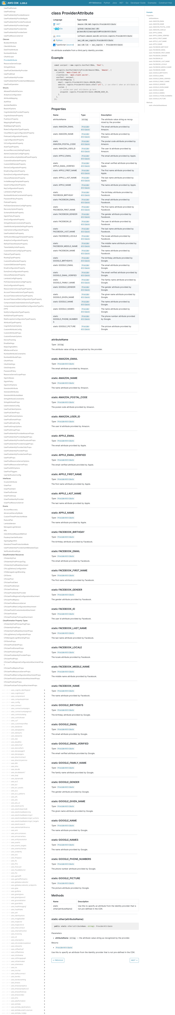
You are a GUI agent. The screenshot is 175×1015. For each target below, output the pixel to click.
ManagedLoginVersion (12, 527)
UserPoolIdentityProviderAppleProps (18, 437)
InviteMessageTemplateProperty (16, 181)
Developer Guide (138, 3)
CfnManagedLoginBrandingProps (17, 638)
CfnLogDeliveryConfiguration (15, 568)
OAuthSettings (9, 364)
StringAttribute (9, 67)
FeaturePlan (8, 520)
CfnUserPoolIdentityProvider (15, 593)
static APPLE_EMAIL (155, 33)
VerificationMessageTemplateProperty (18, 237)
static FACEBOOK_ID (156, 58)
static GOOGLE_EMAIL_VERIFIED (159, 78)
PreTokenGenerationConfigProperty (17, 206)
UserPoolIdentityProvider (13, 77)
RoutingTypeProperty (12, 258)
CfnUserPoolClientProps (13, 645)
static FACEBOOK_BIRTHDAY (158, 47)
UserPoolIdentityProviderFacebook (17, 22)
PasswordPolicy (10, 371)
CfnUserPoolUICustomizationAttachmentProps (22, 678)
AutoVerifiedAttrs (10, 105)
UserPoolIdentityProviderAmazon (16, 15)
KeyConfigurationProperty (14, 188)
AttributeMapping (11, 98)
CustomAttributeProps (12, 333)
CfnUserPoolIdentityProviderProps (17, 655)
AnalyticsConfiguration (12, 95)
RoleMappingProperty (12, 126)
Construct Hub (165, 3)
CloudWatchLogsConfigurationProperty (19, 133)
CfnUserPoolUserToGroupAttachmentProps (20, 685)
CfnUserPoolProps (11, 659)
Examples (152, 3)
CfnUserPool (8, 579)
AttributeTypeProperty (12, 322)
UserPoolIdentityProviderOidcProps (17, 447)
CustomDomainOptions (13, 336)
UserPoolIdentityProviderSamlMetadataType (21, 548)
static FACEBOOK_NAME (157, 70)
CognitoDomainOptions (13, 326)
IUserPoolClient (10, 489)
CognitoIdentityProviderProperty (16, 112)
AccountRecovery (11, 510)
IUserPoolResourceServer (14, 503)
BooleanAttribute (10, 43)
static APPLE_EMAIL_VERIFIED (159, 35)
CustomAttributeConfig (13, 329)
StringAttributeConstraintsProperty (17, 223)
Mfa (5, 530)
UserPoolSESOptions (12, 468)
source (70, 44)
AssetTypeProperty (11, 147)
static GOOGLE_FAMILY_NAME (159, 81)
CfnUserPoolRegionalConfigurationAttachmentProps (23, 663)
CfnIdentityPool (10, 558)
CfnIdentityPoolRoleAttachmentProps (18, 631)
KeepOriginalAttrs (10, 347)
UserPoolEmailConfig (12, 423)
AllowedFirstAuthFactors (13, 91)
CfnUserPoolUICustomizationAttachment (19, 610)
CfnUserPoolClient (11, 582)
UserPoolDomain (10, 8)
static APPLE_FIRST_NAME (158, 38)
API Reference (95, 3)
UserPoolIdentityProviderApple (16, 18)
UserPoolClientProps (12, 413)
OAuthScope (9, 57)
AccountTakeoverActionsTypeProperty (19, 292)
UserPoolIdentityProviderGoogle (16, 25)
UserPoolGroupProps (12, 430)
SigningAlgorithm (10, 541)
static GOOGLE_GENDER (157, 84)
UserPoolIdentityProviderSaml (15, 32)
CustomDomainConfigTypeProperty (17, 251)
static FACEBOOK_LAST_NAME (159, 61)
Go (127, 3)
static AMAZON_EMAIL (156, 21)
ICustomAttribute (10, 482)
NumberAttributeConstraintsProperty (18, 195)
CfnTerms (7, 575)
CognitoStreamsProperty (13, 115)
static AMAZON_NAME (156, 24)
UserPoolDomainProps (12, 419)
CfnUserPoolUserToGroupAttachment (18, 617)
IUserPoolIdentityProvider (14, 499)
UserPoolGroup (9, 12)
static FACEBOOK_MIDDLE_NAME (160, 67)
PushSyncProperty (11, 119)
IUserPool (7, 485)
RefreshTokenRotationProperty (16, 244)
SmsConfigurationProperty (14, 219)
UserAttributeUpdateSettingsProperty (18, 226)
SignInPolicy (8, 381)
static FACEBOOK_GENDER (158, 56)
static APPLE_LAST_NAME (158, 41)
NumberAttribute (10, 53)
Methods (149, 102)
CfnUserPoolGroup (11, 589)
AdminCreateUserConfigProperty (16, 154)
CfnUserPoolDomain (11, 586)
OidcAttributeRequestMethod (15, 534)
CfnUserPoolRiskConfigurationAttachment (20, 607)
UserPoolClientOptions (12, 409)
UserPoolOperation (11, 84)
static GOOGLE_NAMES (157, 93)
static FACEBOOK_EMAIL (157, 50)
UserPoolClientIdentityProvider (16, 70)
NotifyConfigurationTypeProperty (17, 312)
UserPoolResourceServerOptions (16, 461)
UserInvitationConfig (12, 406)
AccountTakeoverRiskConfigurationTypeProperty (23, 299)
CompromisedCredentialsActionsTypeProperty (22, 303)
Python (107, 3)
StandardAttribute (11, 388)
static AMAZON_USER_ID (157, 30)
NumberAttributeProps (12, 357)
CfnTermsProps (10, 641)
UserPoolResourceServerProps (16, 465)
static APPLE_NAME (155, 44)
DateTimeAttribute (11, 50)
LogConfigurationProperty (14, 140)
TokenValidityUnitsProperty (14, 247)
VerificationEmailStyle (12, 551)
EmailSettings (9, 343)
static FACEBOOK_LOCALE (158, 64)
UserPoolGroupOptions (13, 426)
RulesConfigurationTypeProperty (16, 129)
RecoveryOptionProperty (13, 209)
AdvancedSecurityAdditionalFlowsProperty (20, 157)
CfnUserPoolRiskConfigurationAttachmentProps (22, 675)
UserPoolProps (9, 458)
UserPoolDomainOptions (13, 416)
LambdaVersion (10, 523)
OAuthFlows (8, 361)
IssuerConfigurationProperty (15, 185)
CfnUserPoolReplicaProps (14, 668)
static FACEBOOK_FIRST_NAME (159, 53)
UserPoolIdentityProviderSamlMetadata (19, 81)
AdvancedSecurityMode (13, 513)
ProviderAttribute (10, 60)
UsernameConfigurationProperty (16, 230)
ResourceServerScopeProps (15, 374)
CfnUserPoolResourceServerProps (17, 671)
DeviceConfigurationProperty (15, 167)
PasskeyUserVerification (13, 537)
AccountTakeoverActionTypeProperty (18, 296)
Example (149, 12)
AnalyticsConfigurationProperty (16, 240)
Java (114, 3)
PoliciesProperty (10, 202)
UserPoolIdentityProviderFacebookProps (19, 440)
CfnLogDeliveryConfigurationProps (17, 634)
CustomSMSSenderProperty (15, 164)
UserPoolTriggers (10, 471)
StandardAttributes (11, 392)
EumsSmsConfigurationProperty (16, 174)
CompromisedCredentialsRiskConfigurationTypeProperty (24, 307)
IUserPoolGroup (10, 496)
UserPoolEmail (9, 74)
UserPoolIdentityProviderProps (16, 451)
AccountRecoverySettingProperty (17, 150)
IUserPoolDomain (10, 492)
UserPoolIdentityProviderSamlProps (18, 454)
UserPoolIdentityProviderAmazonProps (19, 433)
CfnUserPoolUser (10, 614)
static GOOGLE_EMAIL (156, 76)
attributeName (153, 18)
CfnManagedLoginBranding (14, 572)
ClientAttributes (10, 46)
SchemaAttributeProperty (14, 213)
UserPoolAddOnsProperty (14, 233)
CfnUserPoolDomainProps (14, 648)
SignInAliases (9, 378)
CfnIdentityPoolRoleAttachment (16, 565)
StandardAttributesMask (13, 395)
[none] (50, 13)
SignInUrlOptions (10, 385)
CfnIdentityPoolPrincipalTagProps (17, 624)
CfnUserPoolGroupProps (13, 652)
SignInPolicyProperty (12, 216)
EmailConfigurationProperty (14, 171)
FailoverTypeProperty (12, 254)
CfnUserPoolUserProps (13, 682)
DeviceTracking (10, 340)
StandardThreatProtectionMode (16, 544)
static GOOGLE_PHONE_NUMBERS (160, 96)
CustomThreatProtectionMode (15, 517)
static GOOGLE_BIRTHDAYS (158, 73)
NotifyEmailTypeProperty (13, 316)
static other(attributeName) (158, 105)
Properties (150, 15)
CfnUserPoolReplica (11, 600)
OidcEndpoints (9, 367)
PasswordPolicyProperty (13, 199)
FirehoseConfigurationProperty (16, 136)
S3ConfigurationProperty (13, 143)
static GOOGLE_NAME (156, 90)
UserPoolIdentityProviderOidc (15, 29)
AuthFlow (7, 102)
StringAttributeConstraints (14, 399)
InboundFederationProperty (14, 178)
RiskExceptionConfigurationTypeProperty (20, 319)
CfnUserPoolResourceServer (15, 603)
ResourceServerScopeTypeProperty (18, 289)
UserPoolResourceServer (13, 36)
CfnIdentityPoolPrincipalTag (14, 562)
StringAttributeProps (12, 402)
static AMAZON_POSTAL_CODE (159, 27)
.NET (121, 3)
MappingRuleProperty (12, 122)
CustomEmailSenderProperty (15, 161)
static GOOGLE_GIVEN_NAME (159, 87)
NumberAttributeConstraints (15, 354)
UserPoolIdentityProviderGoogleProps (18, 444)
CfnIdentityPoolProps (12, 627)
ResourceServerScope (12, 63)
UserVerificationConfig (12, 475)
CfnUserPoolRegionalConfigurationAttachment (22, 596)
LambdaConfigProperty (13, 192)
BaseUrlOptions (10, 109)
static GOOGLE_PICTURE (157, 99)
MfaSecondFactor (11, 350)
